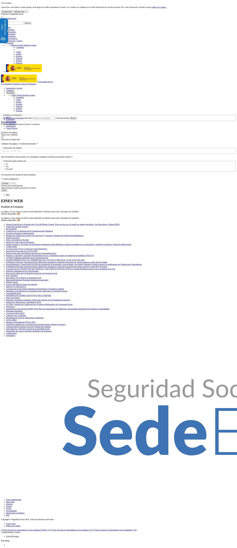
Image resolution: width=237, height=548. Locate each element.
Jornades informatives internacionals (20, 233)
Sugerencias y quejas (14, 41)
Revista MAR (11, 229)
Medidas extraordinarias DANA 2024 (20, 322)
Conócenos (10, 30)
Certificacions (11, 333)
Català (23, 95)
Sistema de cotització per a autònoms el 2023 (23, 302)
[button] (118, 133)
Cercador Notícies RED (15, 313)
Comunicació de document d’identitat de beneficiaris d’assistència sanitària (35, 289)
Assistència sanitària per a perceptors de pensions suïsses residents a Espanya (36, 324)
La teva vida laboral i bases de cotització (21, 284)
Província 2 (10, 307)
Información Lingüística (15, 513)
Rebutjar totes (19, 12)
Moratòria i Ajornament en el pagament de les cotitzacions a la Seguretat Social (36, 291)
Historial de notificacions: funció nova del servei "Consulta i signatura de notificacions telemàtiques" (45, 236)
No (7, 167)
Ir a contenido (6, 84)
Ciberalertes (10, 335)
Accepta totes (7, 12)
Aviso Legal (10, 524)
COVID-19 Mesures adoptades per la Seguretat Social (27, 258)
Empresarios (11, 36)
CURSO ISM (11, 247)
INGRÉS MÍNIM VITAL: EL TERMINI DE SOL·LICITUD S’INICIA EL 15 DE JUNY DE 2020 (45, 260)
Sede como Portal (13, 298)
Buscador (28, 118)
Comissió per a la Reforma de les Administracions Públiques (29, 231)
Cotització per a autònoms (16, 315)
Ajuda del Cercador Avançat (17, 227)
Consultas (10, 43)
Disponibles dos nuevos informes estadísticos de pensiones (28, 331)
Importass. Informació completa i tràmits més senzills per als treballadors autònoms (38, 300)
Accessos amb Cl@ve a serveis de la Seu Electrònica (26, 249)
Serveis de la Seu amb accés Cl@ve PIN (22, 251)
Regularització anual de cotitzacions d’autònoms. (25, 318)
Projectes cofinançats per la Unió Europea (22, 271)
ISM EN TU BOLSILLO (16, 287)
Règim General (12, 282)
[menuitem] (121, 545)
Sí (7, 164)
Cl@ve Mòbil (11, 320)
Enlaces (9, 506)
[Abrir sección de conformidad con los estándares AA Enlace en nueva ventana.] (71, 530)
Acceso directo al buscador (13, 118)
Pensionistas (10, 34)
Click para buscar (62, 118)
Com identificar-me (13, 293)
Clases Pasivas (11, 39)
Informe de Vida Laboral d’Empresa (20, 242)
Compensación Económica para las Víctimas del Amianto (28, 327)
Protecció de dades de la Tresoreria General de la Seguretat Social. (31, 273)
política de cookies (159, 7)
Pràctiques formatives (14, 311)
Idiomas (23, 45)
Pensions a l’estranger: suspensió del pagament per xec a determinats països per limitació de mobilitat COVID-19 (50, 255)
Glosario (9, 504)
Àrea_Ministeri (12, 275)
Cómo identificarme (13, 500)
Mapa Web (10, 502)
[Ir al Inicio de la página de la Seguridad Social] (8, 18)
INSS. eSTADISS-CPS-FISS (17, 240)
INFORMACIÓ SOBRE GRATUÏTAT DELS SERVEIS (28, 295)
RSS (8, 515)
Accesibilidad (11, 511)
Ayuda (8, 509)
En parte (9, 169)
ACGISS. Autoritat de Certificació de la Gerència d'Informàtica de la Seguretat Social (39, 304)
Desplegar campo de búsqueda (24, 84)
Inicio (8, 27)
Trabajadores (11, 32)
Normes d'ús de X (13, 238)
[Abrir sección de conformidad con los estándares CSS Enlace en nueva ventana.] (115, 530)
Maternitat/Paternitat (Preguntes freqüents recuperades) (27, 280)
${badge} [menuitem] (12, 536)
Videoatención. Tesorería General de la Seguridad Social (28, 329)
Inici (7, 195)
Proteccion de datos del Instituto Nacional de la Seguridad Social (31, 253)
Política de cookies (13, 526)
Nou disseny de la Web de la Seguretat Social (23, 278)
